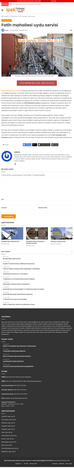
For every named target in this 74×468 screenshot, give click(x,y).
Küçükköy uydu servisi (8, 426)
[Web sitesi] (15, 164)
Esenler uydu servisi (7, 438)
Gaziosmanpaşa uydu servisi (9, 448)
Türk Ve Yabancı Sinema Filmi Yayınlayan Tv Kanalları (25, 4)
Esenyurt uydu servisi (58, 241)
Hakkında (61, 463)
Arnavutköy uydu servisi (8, 419)
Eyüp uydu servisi (6, 445)
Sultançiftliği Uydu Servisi (9, 435)
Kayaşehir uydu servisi (8, 429)
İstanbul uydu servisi (13, 460)
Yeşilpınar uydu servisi (8, 416)
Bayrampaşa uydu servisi (8, 442)
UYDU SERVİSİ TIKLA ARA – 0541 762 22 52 (37, 83)
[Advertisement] (37, 28)
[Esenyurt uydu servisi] (62, 233)
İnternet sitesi (42, 207)
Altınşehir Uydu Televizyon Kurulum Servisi (35, 242)
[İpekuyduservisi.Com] (15, 10)
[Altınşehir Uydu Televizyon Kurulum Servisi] (37, 233)
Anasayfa (55, 463)
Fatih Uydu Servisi (6, 432)
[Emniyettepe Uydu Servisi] (12, 233)
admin (17, 152)
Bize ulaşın (69, 463)
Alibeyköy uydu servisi (8, 423)
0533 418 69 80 (46, 1)
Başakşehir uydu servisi (8, 451)
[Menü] (2, 11)
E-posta (4, 207)
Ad (2, 199)
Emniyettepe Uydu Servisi (10, 241)
